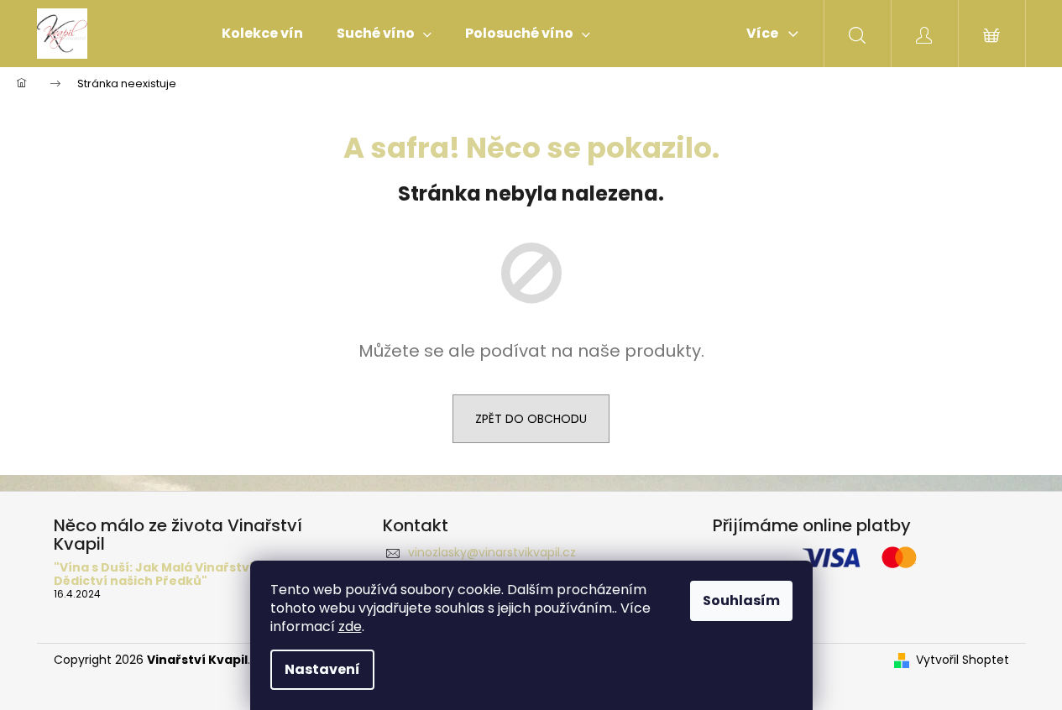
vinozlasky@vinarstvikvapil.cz (492, 552)
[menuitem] (262, 33)
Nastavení (322, 669)
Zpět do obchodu (531, 418)
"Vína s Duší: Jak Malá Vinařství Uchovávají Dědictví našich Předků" (191, 574)
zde (350, 626)
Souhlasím (741, 600)
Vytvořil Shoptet (962, 660)
